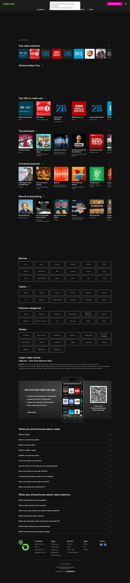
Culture (41, 292)
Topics (91, 9)
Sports (57, 292)
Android (86, 549)
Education (73, 321)
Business (57, 314)
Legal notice (54, 549)
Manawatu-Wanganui (104, 335)
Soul (25, 278)
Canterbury (57, 335)
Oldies (104, 264)
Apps (68, 547)
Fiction (88, 321)
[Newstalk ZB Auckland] (68, 54)
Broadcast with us (40, 552)
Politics (73, 292)
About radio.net (39, 544)
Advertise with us (40, 549)
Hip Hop (57, 264)
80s (57, 271)
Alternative (41, 271)
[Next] (109, 45)
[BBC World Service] (57, 54)
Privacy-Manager (56, 555)
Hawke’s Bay (88, 335)
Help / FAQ (70, 549)
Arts (57, 321)
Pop (26, 264)
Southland (88, 342)
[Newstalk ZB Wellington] (46, 54)
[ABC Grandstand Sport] (23, 54)
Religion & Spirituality (88, 314)
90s (88, 278)
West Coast (41, 349)
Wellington (57, 349)
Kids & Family (73, 314)
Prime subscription (73, 552)
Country (88, 264)
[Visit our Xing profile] (105, 545)
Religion (88, 292)
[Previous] (103, 45)
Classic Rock (41, 278)
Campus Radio (57, 299)
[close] (79, 3)
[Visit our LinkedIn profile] (101, 545)
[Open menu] (126, 4)
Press (36, 547)
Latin (72, 278)
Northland (57, 342)
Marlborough (26, 342)
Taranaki (104, 342)
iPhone (86, 544)
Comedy (41, 299)
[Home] (19, 40)
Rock (41, 264)
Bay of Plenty (41, 335)
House (89, 271)
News (26, 292)
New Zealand (66, 564)
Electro (26, 271)
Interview (73, 299)
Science (41, 314)
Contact (69, 544)
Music (104, 299)
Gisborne (73, 335)
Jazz (104, 271)
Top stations (40, 9)
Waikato (25, 349)
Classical (73, 271)
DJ (26, 299)
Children (104, 292)
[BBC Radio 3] (34, 54)
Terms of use (55, 544)
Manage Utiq (54, 552)
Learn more (31, 412)
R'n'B (104, 278)
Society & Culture (41, 321)
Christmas (88, 299)
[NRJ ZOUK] (101, 54)
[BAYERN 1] (79, 54)
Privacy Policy (55, 547)
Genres (82, 9)
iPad (85, 547)
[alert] (65, 6)
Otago (73, 342)
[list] (65, 54)
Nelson (41, 342)
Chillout (72, 264)
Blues (57, 278)
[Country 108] (90, 54)
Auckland (26, 335)
